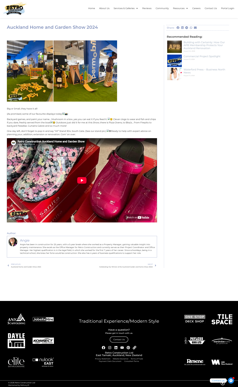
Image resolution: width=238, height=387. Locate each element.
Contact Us (211, 8)
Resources (179, 8)
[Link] (134, 347)
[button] (178, 28)
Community (162, 8)
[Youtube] (122, 347)
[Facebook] (103, 347)
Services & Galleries (124, 8)
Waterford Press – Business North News (204, 71)
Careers (196, 8)
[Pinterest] (128, 347)
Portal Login (227, 8)
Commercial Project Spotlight (202, 56)
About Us (104, 8)
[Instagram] (110, 347)
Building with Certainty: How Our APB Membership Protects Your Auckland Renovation (204, 45)
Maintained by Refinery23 (18, 385)
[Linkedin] (116, 347)
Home (91, 8)
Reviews (147, 8)
